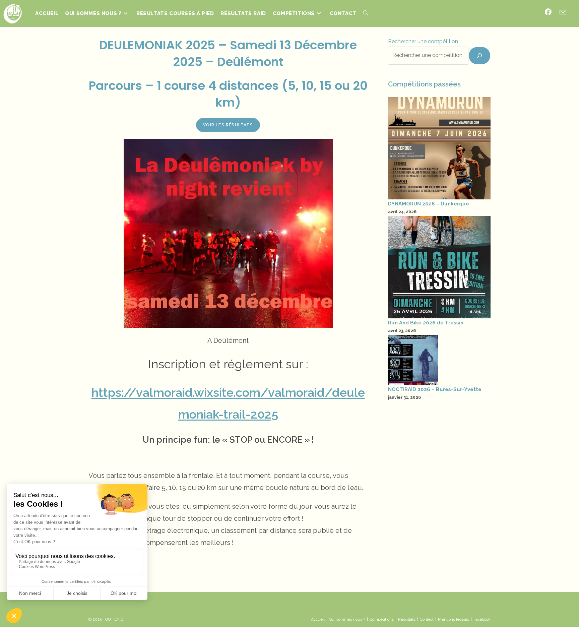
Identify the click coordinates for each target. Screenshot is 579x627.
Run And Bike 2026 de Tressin (425, 323)
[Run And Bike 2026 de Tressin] (439, 267)
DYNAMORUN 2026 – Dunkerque (428, 204)
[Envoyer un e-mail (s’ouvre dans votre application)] (563, 12)
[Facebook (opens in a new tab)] (548, 12)
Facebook (482, 619)
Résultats (406, 619)
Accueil (318, 619)
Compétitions (382, 619)
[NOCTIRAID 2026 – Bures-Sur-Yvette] (413, 360)
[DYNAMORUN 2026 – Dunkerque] (439, 148)
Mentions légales (453, 619)
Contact (427, 619)
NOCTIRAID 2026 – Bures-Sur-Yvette (434, 389)
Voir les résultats (228, 125)
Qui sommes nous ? (347, 619)
